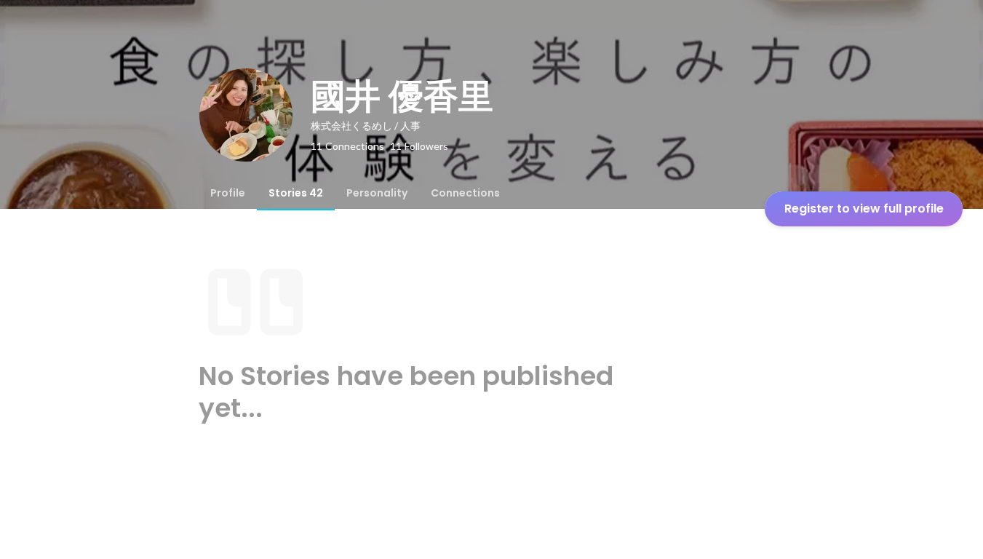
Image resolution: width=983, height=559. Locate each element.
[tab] (228, 192)
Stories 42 (295, 193)
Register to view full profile (864, 208)
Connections (465, 193)
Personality (376, 193)
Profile (227, 193)
